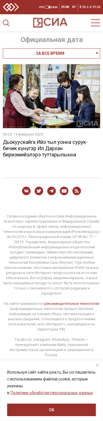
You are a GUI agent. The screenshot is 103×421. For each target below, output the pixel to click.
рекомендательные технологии (71, 303)
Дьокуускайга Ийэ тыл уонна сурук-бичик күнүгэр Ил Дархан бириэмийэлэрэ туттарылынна (45, 148)
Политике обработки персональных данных (52, 392)
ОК (51, 410)
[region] (51, 390)
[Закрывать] (97, 365)
